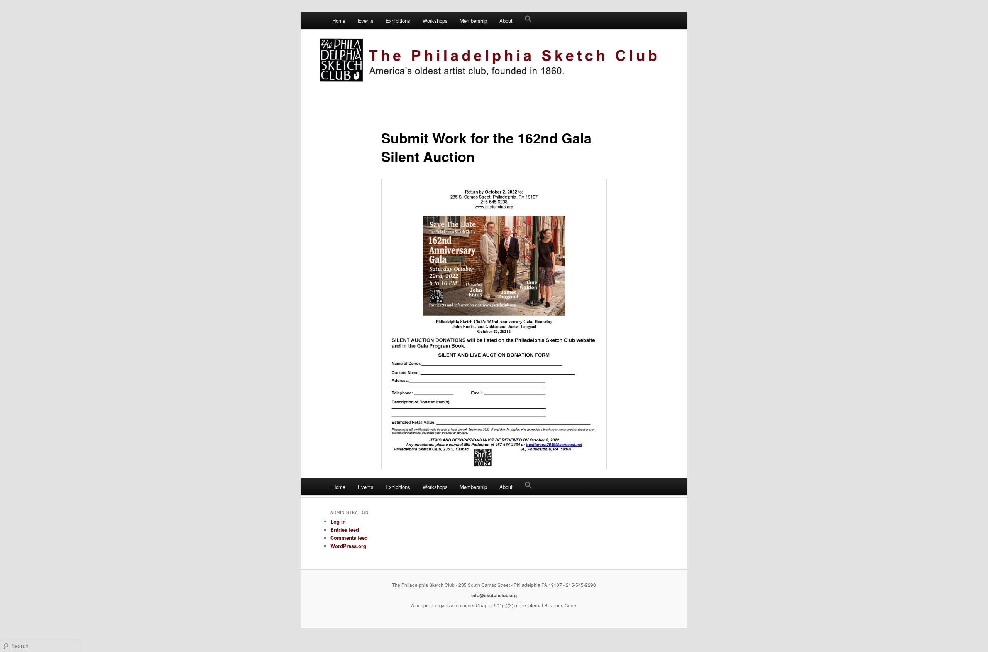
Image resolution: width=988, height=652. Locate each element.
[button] (528, 20)
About (506, 20)
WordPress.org (348, 545)
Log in (338, 521)
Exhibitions (398, 20)
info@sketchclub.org (494, 595)
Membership (473, 20)
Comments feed (349, 537)
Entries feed (344, 529)
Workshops (435, 20)
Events (366, 20)
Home (338, 20)
